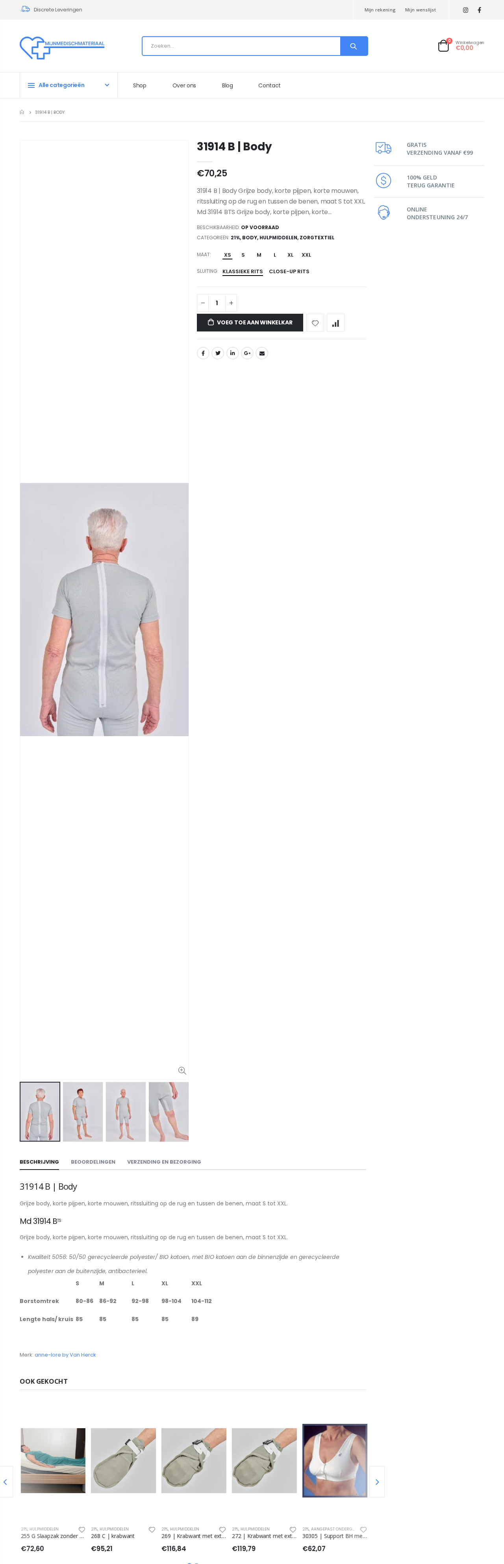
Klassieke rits (242, 271)
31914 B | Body (234, 146)
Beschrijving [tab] (39, 1162)
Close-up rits (289, 271)
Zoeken (353, 46)
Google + (247, 353)
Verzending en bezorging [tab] (164, 1162)
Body (249, 237)
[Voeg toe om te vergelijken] (336, 322)
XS (227, 254)
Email (262, 353)
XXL (306, 254)
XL (290, 254)
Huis (23, 112)
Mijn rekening (380, 10)
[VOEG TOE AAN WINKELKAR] (72, 1414)
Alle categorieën (61, 85)
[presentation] (377, 1481)
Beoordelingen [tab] (93, 1162)
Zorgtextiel (317, 237)
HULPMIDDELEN (278, 237)
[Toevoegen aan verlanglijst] (315, 322)
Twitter (217, 353)
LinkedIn (232, 353)
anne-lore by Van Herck (65, 1355)
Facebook (203, 353)
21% (235, 237)
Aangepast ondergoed (334, 1529)
